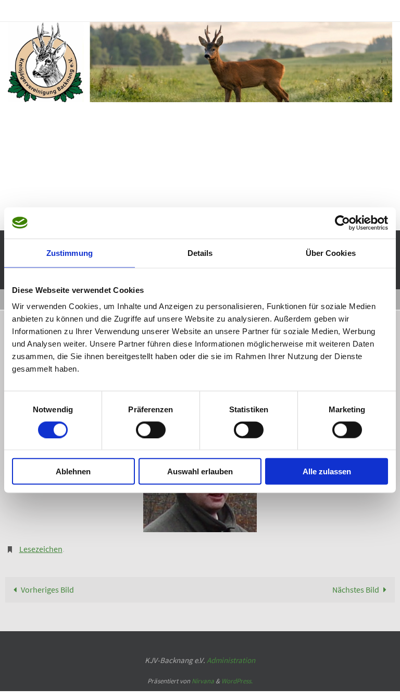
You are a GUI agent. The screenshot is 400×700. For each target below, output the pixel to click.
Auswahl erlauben (200, 471)
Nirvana (203, 672)
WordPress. (237, 672)
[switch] (151, 429)
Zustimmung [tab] (69, 252)
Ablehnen (73, 471)
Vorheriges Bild (47, 581)
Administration (231, 652)
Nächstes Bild (355, 581)
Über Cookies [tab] (331, 252)
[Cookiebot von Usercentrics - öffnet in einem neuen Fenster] (342, 222)
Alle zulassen (327, 471)
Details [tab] (200, 252)
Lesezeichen (41, 542)
